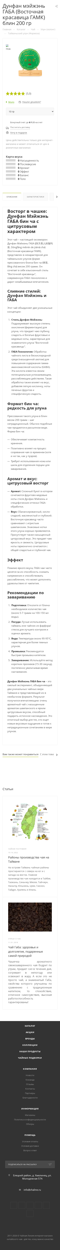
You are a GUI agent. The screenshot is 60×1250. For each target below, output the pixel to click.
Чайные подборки (30, 1057)
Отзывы (30, 1084)
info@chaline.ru (32, 1189)
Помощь (30, 1135)
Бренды (30, 1038)
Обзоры (30, 1124)
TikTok (46, 1205)
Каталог (30, 1025)
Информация (30, 1108)
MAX (30, 1213)
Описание (12, 197)
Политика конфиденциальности (30, 1119)
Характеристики (35, 197)
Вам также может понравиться (20, 754)
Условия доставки (30, 1145)
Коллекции (29, 1045)
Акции (30, 1032)
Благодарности (30, 1097)
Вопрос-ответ (30, 1150)
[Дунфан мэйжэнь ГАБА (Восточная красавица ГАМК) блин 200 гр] (30, 62)
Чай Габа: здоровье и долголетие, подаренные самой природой (25, 951)
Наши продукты (29, 1051)
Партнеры (30, 1093)
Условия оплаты (30, 1141)
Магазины (30, 1115)
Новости (30, 1075)
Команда (30, 1079)
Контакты (30, 1088)
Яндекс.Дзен (38, 1205)
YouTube (21, 1205)
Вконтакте (13, 1205)
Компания (30, 1068)
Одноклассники (30, 1205)
